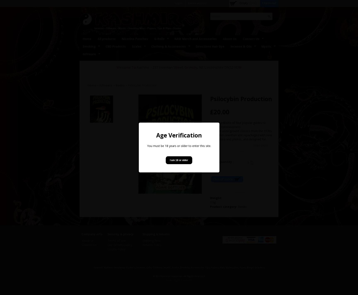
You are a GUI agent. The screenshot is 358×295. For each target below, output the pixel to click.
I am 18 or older (179, 160)
